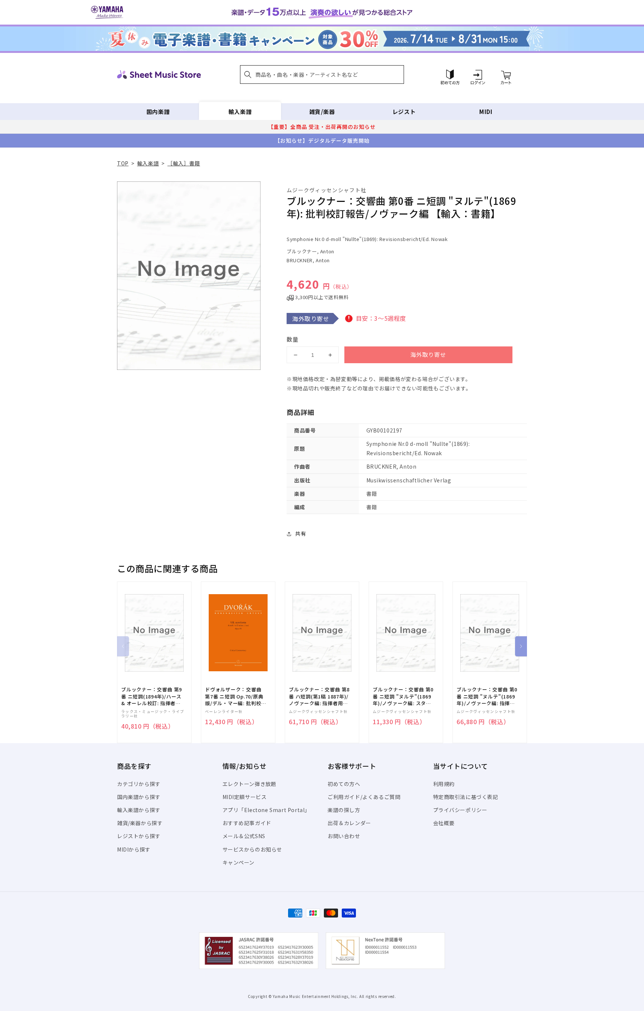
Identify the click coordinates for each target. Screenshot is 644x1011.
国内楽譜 (158, 111)
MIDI (485, 111)
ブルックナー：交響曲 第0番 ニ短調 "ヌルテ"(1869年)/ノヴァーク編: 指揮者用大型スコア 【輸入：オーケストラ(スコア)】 (487, 696)
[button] (322, 74)
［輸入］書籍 (183, 163)
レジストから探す (139, 836)
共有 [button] (300, 533)
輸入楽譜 (240, 111)
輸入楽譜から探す (139, 810)
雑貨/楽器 (322, 111)
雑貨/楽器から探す (139, 823)
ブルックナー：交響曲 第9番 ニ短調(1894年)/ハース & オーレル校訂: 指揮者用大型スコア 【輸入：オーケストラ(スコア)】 (151, 696)
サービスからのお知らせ (252, 849)
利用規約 (444, 783)
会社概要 (444, 823)
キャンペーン (238, 862)
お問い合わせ (344, 836)
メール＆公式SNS (243, 836)
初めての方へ (344, 783)
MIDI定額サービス (244, 797)
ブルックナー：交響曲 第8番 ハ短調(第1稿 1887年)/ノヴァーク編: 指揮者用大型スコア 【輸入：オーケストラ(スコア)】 (319, 696)
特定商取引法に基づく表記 (465, 797)
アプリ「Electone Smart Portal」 (266, 810)
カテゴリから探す (139, 783)
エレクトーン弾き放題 (249, 783)
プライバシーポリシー (460, 810)
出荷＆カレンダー (349, 823)
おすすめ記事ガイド (246, 823)
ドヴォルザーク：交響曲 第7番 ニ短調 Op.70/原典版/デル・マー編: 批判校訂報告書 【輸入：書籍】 (235, 696)
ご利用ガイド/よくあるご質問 (364, 797)
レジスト (404, 111)
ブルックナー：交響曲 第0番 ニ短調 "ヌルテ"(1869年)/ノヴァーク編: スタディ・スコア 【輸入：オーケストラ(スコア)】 (403, 696)
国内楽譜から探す (139, 797)
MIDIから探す (134, 849)
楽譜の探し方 (344, 810)
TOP (123, 163)
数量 (293, 339)
